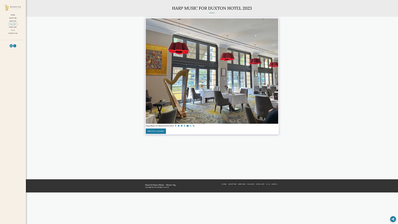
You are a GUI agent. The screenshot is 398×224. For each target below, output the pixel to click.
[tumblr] (185, 126)
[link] (194, 126)
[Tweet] (179, 126)
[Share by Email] (188, 126)
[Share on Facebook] (176, 126)
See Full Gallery (156, 131)
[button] (11, 45)
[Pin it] (182, 126)
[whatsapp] (191, 126)
